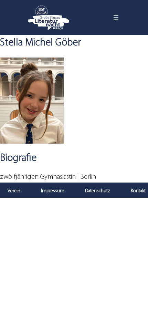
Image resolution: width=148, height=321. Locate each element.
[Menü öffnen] (116, 17)
